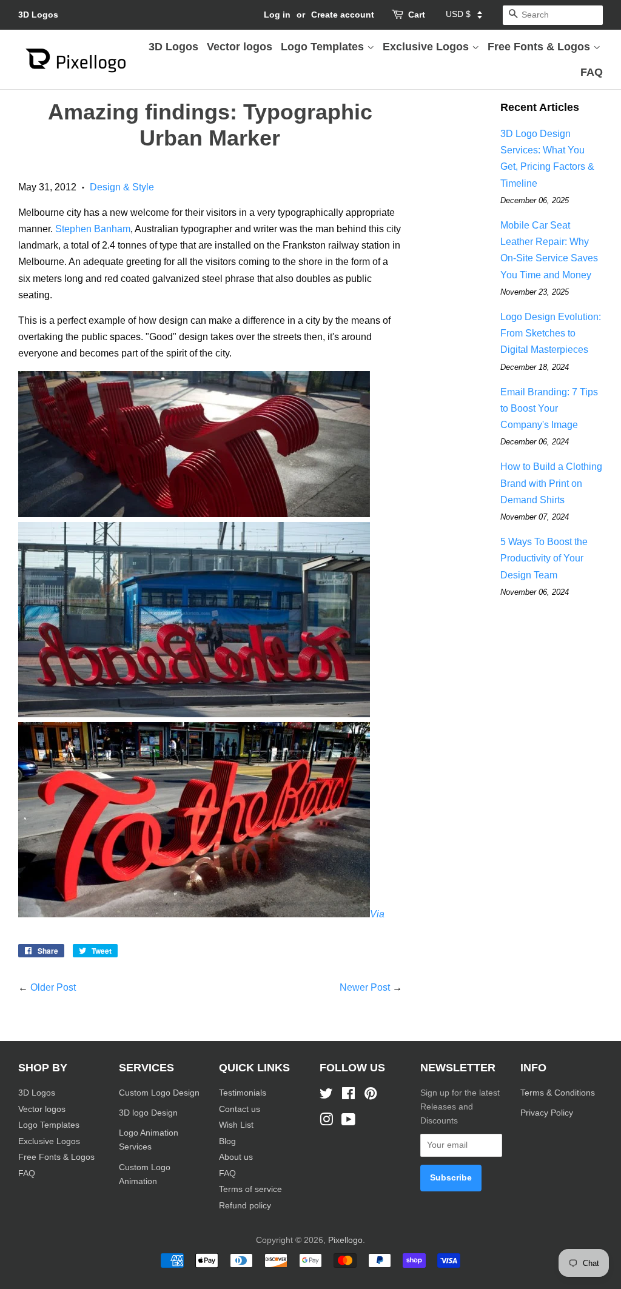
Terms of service (250, 1189)
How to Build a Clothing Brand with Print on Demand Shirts (551, 482)
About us (236, 1157)
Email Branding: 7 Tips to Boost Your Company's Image (549, 408)
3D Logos (38, 14)
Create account (342, 14)
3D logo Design (148, 1112)
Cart (416, 14)
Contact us (239, 1109)
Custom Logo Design (159, 1092)
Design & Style (122, 187)
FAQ (591, 72)
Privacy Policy (548, 1112)
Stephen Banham (92, 229)
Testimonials (242, 1092)
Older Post (53, 987)
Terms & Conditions (557, 1092)
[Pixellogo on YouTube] (348, 1122)
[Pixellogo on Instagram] (326, 1122)
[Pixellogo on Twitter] (326, 1095)
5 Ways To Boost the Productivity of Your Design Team (544, 558)
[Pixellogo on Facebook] (348, 1095)
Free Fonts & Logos (540, 47)
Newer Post (365, 987)
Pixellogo (345, 1240)
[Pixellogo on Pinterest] (370, 1095)
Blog (227, 1141)
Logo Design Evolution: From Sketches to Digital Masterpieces (550, 333)
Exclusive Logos (427, 47)
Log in (277, 14)
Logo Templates (324, 47)
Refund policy (245, 1205)
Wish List (236, 1125)
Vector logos (239, 47)
